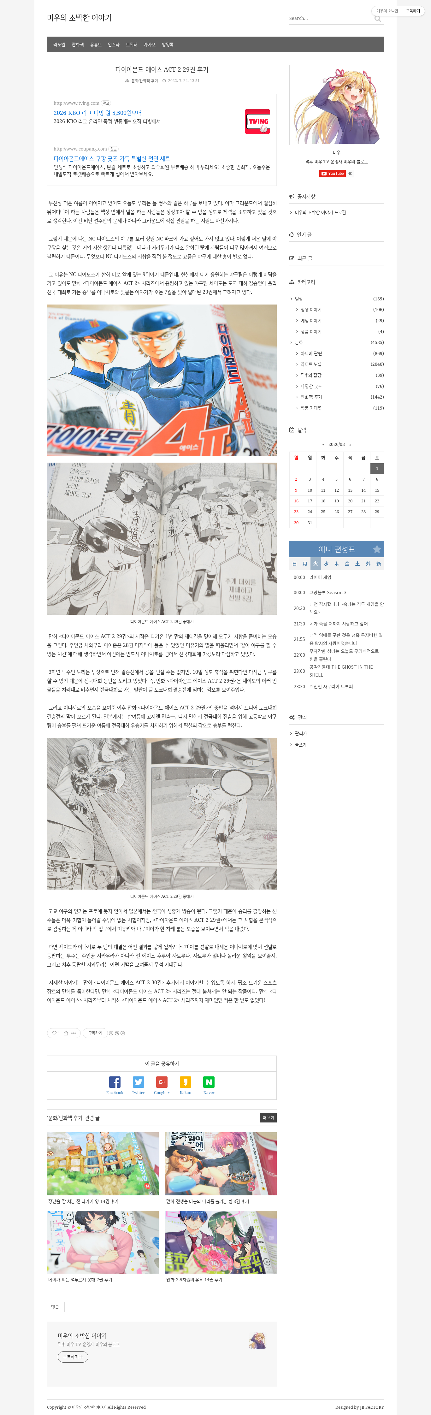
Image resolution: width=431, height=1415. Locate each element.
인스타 (114, 44)
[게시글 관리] (74, 1033)
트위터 (131, 44)
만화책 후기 (310, 397)
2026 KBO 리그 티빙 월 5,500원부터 (98, 112)
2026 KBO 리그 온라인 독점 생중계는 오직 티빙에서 (107, 121)
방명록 (168, 44)
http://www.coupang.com (80, 148)
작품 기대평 (310, 408)
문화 (298, 342)
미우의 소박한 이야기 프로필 (320, 212)
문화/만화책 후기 (145, 80)
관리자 (301, 733)
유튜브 (96, 44)
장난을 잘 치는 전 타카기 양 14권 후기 (83, 1201)
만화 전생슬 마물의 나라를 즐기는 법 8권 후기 (207, 1201)
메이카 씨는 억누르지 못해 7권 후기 (80, 1279)
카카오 (150, 44)
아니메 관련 (310, 353)
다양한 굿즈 (310, 386)
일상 (298, 299)
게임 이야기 (310, 320)
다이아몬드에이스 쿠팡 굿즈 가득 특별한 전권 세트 (112, 158)
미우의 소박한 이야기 (79, 17)
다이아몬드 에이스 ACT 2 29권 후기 (161, 69)
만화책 (78, 44)
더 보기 (268, 1117)
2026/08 (336, 444)
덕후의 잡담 (310, 375)
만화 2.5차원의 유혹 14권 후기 (194, 1279)
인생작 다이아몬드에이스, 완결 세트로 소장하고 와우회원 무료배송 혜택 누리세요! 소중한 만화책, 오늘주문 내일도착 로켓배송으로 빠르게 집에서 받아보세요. (162, 170)
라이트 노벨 (310, 364)
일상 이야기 (310, 309)
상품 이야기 (310, 332)
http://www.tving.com (76, 103)
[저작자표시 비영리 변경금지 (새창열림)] (116, 1033)
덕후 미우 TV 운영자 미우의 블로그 (89, 1344)
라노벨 (59, 44)
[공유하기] (66, 1033)
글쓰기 (300, 745)
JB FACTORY (372, 1407)
